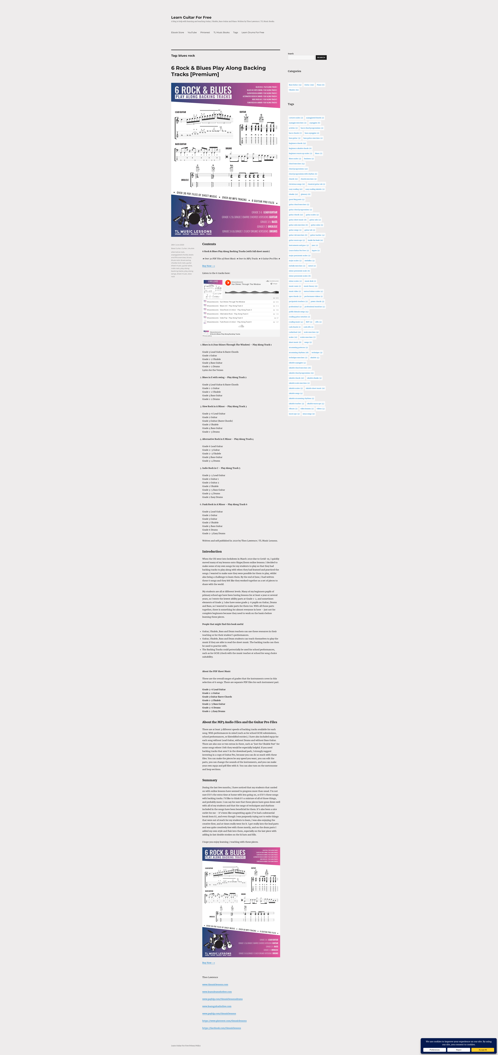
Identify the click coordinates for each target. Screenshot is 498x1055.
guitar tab (310, 230)
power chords (317, 301)
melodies (309, 261)
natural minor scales (313, 291)
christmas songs (297, 184)
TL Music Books (222, 32)
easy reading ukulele (315, 189)
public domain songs (298, 312)
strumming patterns (298, 347)
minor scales (295, 281)
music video (295, 291)
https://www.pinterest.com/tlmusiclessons (224, 1020)
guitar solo (315, 220)
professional (295, 307)
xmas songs (309, 414)
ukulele (314, 358)
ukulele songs (296, 393)
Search (291, 54)
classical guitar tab (316, 184)
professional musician (315, 307)
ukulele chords (296, 378)
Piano (320, 85)
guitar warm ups (297, 240)
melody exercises (297, 266)
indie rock (175, 268)
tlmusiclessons (206, 341)
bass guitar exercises (313, 138)
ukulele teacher (296, 404)
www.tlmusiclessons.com (215, 984)
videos (321, 409)
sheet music (182, 274)
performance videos (313, 296)
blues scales (295, 159)
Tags (235, 32)
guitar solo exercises (298, 225)
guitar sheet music (297, 220)
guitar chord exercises (299, 204)
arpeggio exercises (297, 123)
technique (317, 352)
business (309, 159)
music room (295, 286)
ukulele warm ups (315, 404)
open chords (295, 296)
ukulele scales (296, 388)
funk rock (182, 263)
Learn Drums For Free (253, 32)
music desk (310, 281)
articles (293, 128)
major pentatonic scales (299, 256)
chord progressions (298, 169)
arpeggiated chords (179, 255)
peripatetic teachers (298, 301)
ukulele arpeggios (297, 363)
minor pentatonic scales (300, 276)
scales (293, 337)
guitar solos (187, 266)
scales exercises (307, 337)
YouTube (192, 32)
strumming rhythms (299, 352)
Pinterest (205, 32)
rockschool (295, 332)
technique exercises (298, 358)
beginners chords (297, 143)
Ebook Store (177, 32)
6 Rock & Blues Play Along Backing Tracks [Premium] (218, 71)
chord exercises (297, 164)
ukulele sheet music (315, 388)
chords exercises (308, 179)
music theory (310, 286)
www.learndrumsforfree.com (217, 991)
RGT (309, 322)
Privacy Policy (194, 1046)
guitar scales (312, 215)
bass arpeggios (312, 133)
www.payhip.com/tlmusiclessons (219, 1013)
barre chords (295, 133)
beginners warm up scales (300, 153)
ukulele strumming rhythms (301, 398)
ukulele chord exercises (300, 368)
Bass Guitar (176, 248)
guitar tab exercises (298, 235)
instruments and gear (299, 245)
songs (308, 342)
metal (312, 266)
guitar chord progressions (300, 210)
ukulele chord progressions (301, 373)
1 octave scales (296, 118)
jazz (315, 245)
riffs (318, 322)
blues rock (175, 260)
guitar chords (296, 215)
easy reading (295, 189)
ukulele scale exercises (299, 383)
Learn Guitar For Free (191, 17)
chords (174, 263)
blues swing (186, 260)
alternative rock (177, 252)
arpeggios (314, 123)
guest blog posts (296, 199)
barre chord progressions (312, 128)
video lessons (307, 409)
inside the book (315, 240)
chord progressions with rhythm (303, 174)
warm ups (294, 414)
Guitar (184, 248)
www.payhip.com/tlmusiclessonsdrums (222, 999)
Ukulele (191, 248)
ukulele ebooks (314, 378)
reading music (296, 322)
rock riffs (308, 327)
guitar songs (295, 230)
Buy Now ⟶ (208, 266)
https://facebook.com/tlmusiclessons (221, 1028)
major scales (295, 261)
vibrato (293, 409)
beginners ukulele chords (300, 148)
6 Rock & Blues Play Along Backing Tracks (224, 341)
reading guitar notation (299, 317)
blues (189, 257)
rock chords (294, 327)
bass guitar (294, 138)
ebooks (293, 194)
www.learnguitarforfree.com (216, 1006)
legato (316, 250)
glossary (305, 194)
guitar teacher (317, 235)
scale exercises (311, 332)
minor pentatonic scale (299, 271)
